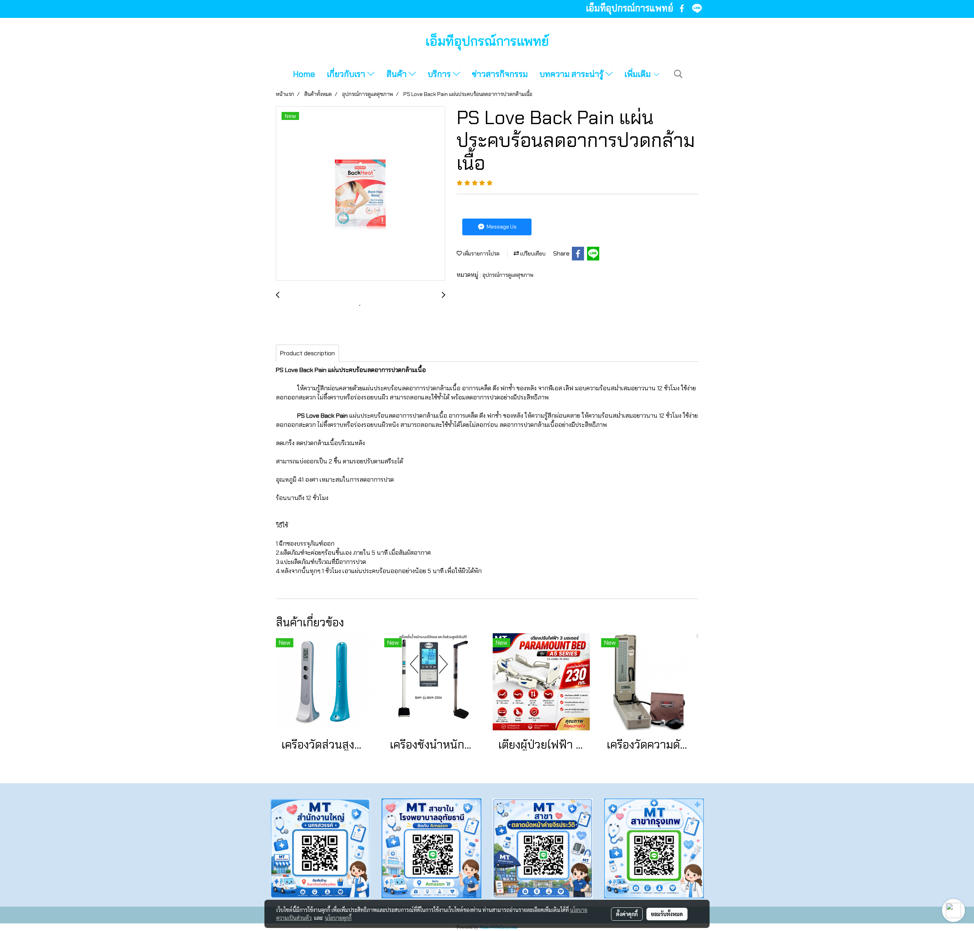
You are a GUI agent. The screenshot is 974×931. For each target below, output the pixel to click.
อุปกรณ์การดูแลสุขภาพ (507, 274)
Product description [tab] (307, 353)
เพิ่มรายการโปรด (481, 253)
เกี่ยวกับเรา (347, 74)
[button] (678, 74)
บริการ (440, 74)
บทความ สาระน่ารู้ (572, 74)
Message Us (501, 226)
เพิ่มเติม (638, 74)
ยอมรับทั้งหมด (667, 913)
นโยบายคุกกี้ (338, 917)
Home (304, 74)
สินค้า (398, 74)
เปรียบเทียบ (532, 253)
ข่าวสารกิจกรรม (500, 74)
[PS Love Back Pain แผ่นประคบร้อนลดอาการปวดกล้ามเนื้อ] (360, 194)
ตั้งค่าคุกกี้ (627, 913)
